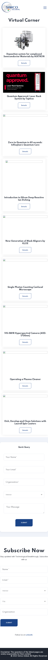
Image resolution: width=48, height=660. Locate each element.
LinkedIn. (29, 635)
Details (24, 63)
